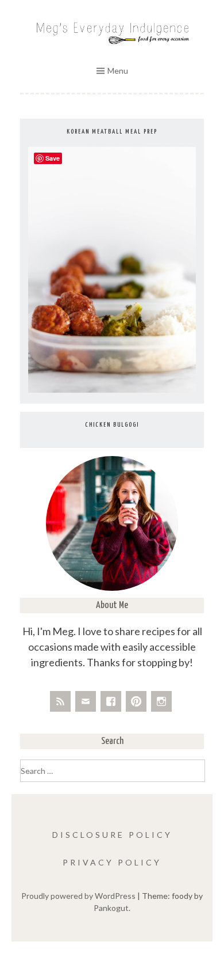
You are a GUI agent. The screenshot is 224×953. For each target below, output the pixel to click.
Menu (117, 70)
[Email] (85, 701)
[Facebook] (111, 701)
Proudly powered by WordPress (78, 896)
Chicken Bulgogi (112, 425)
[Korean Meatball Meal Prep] (112, 389)
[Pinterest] (136, 701)
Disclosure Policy (112, 835)
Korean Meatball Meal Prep (112, 131)
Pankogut (111, 908)
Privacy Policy (112, 862)
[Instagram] (161, 701)
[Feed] (60, 701)
